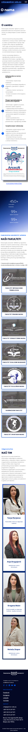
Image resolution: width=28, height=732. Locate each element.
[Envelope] (15, 685)
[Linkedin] (9, 685)
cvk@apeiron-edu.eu (11, 1)
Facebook (6, 692)
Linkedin (5, 698)
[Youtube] (12, 685)
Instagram (6, 695)
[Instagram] (6, 685)
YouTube (6, 700)
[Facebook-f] (4, 685)
